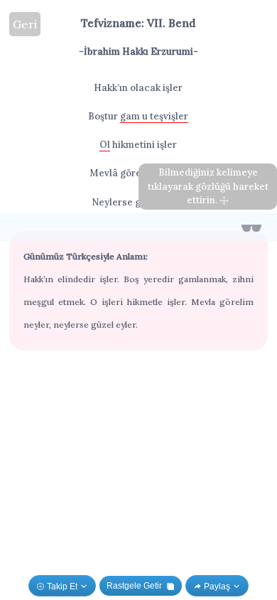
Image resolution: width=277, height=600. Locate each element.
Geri (25, 24)
